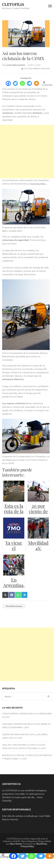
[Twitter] (15, 83)
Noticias (45, 68)
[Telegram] (29, 83)
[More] (36, 83)
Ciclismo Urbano (32, 68)
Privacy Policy (27, 846)
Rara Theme (16, 843)
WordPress (41, 843)
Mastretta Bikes (38, 183)
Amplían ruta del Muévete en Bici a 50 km (13, 619)
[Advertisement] (27, 151)
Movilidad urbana (14, 606)
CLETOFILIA (13, 4)
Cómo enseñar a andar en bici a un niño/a (24, 713)
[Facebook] (8, 83)
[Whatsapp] (22, 83)
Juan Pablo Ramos (15, 65)
